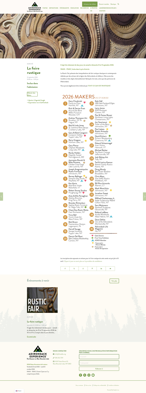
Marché (30, 317)
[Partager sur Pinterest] (92, 268)
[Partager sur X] (74, 268)
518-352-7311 (59, 358)
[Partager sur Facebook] (65, 268)
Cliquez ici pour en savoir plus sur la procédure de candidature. (83, 261)
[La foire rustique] (144, 196)
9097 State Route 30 (61, 361)
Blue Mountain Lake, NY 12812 (62, 364)
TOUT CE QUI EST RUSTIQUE (99, 85)
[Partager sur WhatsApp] (83, 268)
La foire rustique (35, 321)
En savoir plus (31, 336)
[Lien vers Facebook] (80, 375)
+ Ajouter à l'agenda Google (36, 100)
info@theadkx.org (60, 354)
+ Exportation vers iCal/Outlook (37, 102)
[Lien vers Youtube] (93, 375)
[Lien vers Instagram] (89, 375)
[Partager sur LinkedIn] (101, 268)
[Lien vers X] (85, 375)
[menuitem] (89, 4)
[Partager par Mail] (110, 268)
